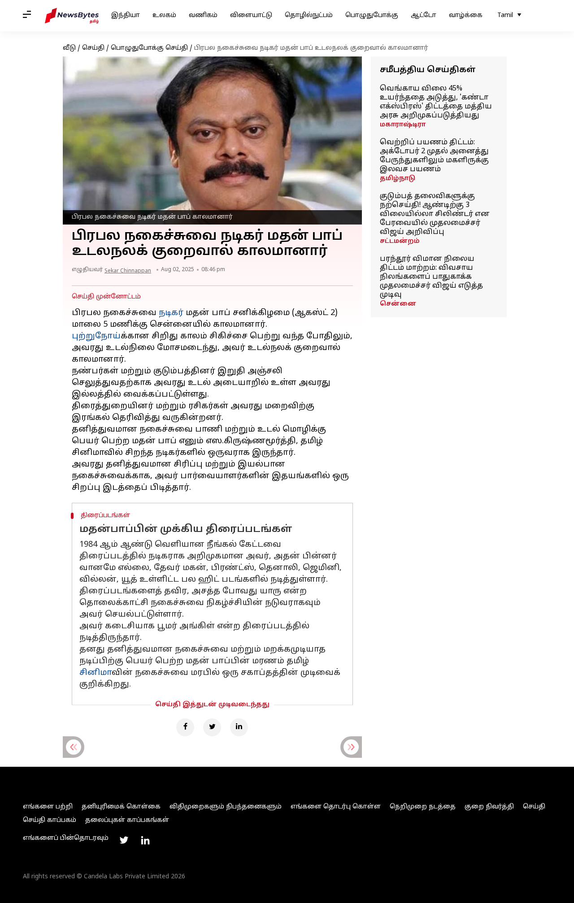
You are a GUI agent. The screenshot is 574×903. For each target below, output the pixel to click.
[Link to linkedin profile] (145, 840)
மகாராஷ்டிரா (403, 125)
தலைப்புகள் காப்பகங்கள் (127, 820)
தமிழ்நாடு (397, 178)
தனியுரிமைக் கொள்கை (121, 807)
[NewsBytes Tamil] (72, 16)
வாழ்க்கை (466, 15)
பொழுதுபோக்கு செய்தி (149, 48)
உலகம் (164, 15)
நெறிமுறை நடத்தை (423, 807)
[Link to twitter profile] (124, 840)
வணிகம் (203, 15)
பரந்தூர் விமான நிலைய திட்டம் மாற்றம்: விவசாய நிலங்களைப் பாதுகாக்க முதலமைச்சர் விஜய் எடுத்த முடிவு (431, 277)
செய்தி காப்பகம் (49, 820)
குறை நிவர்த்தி (489, 807)
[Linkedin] (239, 727)
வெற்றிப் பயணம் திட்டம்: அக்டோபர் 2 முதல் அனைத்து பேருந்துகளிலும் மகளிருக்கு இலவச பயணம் (434, 156)
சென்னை (398, 304)
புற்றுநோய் (96, 336)
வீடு (69, 48)
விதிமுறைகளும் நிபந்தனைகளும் (226, 807)
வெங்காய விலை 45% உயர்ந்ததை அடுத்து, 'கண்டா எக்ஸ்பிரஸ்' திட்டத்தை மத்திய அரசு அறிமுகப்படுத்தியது (436, 102)
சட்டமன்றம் (400, 241)
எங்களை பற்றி (48, 807)
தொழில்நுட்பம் (309, 15)
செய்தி (93, 48)
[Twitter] (212, 727)
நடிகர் (171, 313)
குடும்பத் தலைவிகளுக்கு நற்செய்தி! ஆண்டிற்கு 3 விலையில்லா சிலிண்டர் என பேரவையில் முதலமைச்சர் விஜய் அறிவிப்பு (435, 214)
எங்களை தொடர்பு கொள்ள (336, 807)
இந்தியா (125, 15)
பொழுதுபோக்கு (371, 15)
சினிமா (95, 673)
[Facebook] (185, 727)
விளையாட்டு (251, 15)
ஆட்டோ (423, 15)
